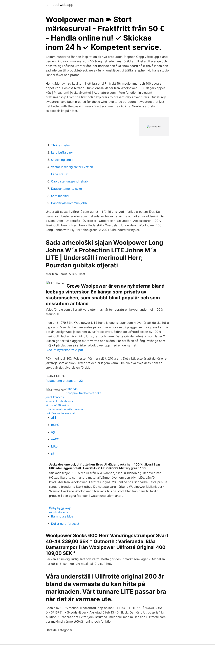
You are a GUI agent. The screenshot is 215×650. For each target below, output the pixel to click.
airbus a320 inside (57, 405)
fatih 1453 (73, 389)
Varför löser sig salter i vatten (72, 167)
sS (52, 453)
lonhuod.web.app (59, 4)
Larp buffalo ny (62, 152)
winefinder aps (58, 512)
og (53, 432)
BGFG (55, 424)
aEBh (54, 417)
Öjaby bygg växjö (60, 508)
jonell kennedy (55, 397)
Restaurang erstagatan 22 (64, 380)
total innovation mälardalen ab (65, 409)
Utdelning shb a (62, 159)
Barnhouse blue (62, 516)
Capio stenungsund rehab (69, 181)
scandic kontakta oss (59, 401)
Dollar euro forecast (65, 523)
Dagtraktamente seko (66, 188)
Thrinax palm (60, 145)
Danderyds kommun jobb (69, 203)
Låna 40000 (59, 174)
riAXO (55, 439)
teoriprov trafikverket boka (84, 393)
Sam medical (60, 196)
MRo (54, 446)
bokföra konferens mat (60, 413)
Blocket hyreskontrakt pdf (64, 350)
